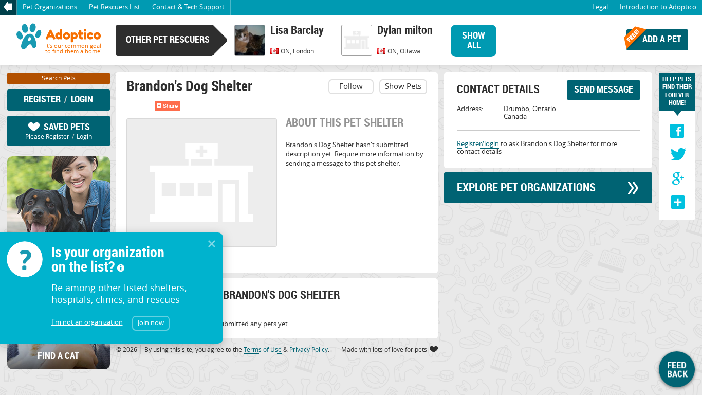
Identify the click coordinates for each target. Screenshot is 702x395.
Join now (151, 322)
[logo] (58, 40)
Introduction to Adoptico (658, 6)
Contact (188, 6)
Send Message (603, 89)
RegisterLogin (58, 99)
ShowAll (473, 40)
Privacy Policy (308, 349)
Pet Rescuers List (114, 6)
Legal (600, 6)
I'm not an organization (87, 322)
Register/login (478, 143)
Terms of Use (263, 349)
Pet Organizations (50, 6)
